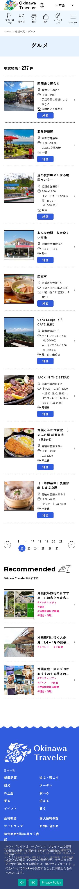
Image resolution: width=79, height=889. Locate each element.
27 (57, 548)
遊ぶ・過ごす (9, 21)
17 (32, 541)
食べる (21, 21)
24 (36, 548)
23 (29, 548)
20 (53, 541)
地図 (45, 115)
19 (46, 541)
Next (71, 544)
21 (60, 541)
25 (43, 548)
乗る (34, 21)
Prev (7, 544)
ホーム (7, 31)
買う (46, 21)
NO (33, 882)
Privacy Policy (51, 882)
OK (22, 882)
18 (39, 541)
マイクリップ (58, 21)
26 (50, 548)
